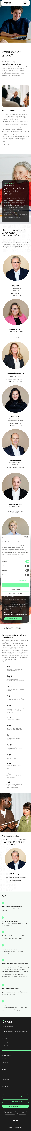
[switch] (27, 566)
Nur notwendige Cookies (15, 593)
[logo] (7, 2)
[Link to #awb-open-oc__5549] (25, 3)
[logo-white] (7, 1021)
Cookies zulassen (15, 585)
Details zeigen (22, 580)
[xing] (17, 1120)
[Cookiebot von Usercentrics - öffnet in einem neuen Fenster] (23, 537)
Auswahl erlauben (15, 589)
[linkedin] (14, 1120)
